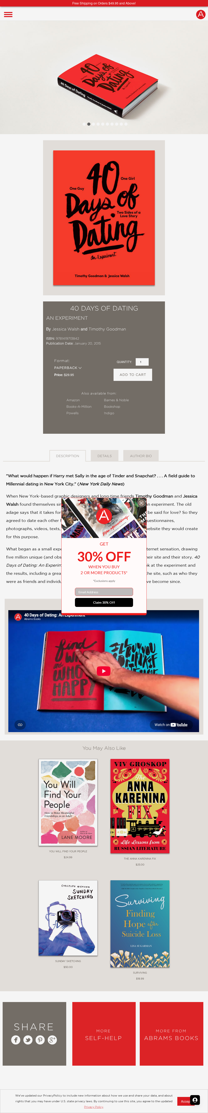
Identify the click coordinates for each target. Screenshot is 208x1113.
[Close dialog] (141, 503)
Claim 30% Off (104, 602)
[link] (104, 516)
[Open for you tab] (195, 1100)
